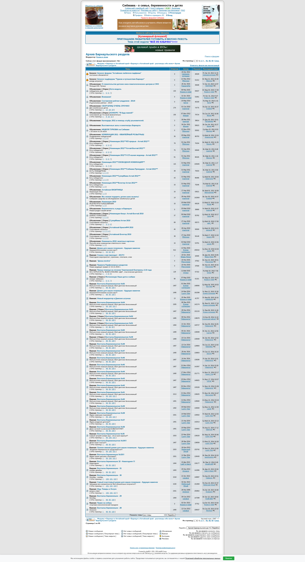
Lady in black (186, 464)
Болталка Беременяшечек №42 (111, 385)
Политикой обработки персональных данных (202, 558)
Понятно (228, 558)
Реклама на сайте (149, 10)
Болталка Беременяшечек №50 (111, 330)
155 (107, 493)
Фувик (209, 204)
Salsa (209, 216)
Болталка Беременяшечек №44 (111, 372)
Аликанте (209, 492)
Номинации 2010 (109, 202)
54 (110, 252)
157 (115, 493)
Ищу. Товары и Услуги (106, 489)
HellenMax (209, 347)
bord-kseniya (209, 457)
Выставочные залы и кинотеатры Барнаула (121, 125)
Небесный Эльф (186, 450)
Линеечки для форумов (169, 10)
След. (216, 61)
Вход (170, 15)
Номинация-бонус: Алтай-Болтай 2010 (126, 214)
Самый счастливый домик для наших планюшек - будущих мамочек (127, 482)
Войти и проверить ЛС (155, 15)
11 (111, 117)
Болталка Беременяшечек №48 (111, 344)
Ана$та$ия (209, 499)
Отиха (185, 273)
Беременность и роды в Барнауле (117, 209)
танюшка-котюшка (186, 75)
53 (107, 252)
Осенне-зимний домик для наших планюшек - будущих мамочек (125, 448)
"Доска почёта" (104, 261)
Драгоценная (209, 192)
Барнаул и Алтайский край (117, 63)
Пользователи (140, 13)
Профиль (138, 15)
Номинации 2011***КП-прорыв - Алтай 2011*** (129, 141)
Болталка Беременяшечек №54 (111, 302)
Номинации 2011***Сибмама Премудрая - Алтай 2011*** (134, 169)
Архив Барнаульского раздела (107, 54)
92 (210, 61)
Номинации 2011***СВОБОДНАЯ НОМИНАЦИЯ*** (123, 162)
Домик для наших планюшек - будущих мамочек (118, 248)
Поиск (128, 13)
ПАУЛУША (209, 86)
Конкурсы (163, 13)
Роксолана (185, 262)
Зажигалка (209, 179)
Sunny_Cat (209, 374)
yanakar (186, 478)
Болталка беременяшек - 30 (109, 475)
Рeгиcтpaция (175, 13)
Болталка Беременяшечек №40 (111, 399)
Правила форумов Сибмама (152, 18)
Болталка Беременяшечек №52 (119, 316)
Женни (209, 115)
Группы (153, 13)
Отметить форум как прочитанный (204, 65)
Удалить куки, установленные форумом (142, 548)
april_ (209, 223)
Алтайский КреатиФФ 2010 (121, 227)
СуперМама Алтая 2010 (120, 220)
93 (213, 61)
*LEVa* (209, 381)
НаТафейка (209, 121)
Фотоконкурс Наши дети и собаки (120, 277)
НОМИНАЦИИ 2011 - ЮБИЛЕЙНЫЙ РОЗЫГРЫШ (123, 134)
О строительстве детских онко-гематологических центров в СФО (130, 84)
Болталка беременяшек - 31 (109, 468)
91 (207, 61)
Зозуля (209, 353)
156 (111, 493)
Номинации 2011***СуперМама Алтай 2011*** (121, 176)
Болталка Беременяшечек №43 (111, 378)
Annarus (186, 471)
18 (110, 110)
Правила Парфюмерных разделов (112, 265)
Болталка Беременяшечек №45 (111, 365)
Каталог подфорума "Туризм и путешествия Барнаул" (121, 79)
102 (115, 479)
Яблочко (185, 81)
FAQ (183, 10)
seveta (209, 244)
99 (110, 288)
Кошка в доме (102, 57)
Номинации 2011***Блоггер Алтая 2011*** (119, 183)
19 (113, 110)
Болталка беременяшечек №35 (111, 434)
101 (114, 306)
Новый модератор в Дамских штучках (114, 298)
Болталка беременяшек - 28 (109, 508)
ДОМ (167, 8)
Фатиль (209, 144)
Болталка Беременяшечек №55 (111, 284)
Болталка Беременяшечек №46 (111, 358)
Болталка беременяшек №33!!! (110, 454)
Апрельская (209, 137)
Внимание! (106, 97)
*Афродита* (186, 312)
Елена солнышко (186, 251)
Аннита (209, 237)
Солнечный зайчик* (209, 319)
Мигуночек (209, 395)
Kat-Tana (209, 286)
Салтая (209, 333)
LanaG (209, 409)
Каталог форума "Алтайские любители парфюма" (119, 73)
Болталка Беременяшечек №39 (111, 406)
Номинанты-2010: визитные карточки (118, 241)
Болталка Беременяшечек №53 (119, 309)
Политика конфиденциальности (165, 548)
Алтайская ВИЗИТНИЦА (112, 190)
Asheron (186, 492)
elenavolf (209, 230)
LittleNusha (209, 299)
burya (186, 103)
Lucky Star (186, 293)
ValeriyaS (209, 429)
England (209, 108)
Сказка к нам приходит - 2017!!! (110, 255)
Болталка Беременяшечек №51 (119, 323)
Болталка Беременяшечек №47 (111, 351)
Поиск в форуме (212, 57)
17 (107, 110)
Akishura (209, 510)
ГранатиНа (185, 86)
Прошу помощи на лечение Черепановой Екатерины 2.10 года (124, 270)
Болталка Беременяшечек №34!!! (112, 441)
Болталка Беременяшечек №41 (111, 392)
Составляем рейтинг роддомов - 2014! (118, 101)
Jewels (209, 251)
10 (109, 117)
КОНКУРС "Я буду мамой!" (121, 113)
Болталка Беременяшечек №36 (111, 427)
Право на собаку (104, 503)
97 (107, 327)
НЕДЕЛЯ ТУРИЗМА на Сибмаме (115, 129)
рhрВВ (148, 551)
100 (113, 288)
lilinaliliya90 (209, 464)
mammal (185, 109)
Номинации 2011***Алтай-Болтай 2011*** (127, 148)
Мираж (186, 115)
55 (113, 252)
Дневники (176, 8)
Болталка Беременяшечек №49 (119, 337)
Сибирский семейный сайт (137, 8)
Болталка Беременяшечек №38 (111, 413)
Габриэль (209, 478)
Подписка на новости (129, 10)
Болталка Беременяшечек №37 (111, 420)
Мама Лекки (186, 257)
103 (115, 486)
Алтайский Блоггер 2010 (120, 234)
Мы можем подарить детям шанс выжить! (120, 197)
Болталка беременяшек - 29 (109, 496)
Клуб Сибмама (156, 8)
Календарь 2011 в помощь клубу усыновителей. (123, 121)
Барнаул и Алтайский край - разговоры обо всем (152, 63)
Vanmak (186, 121)
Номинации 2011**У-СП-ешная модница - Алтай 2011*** (134, 155)
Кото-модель (115, 89)
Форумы (100, 63)
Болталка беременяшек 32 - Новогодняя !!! (116, 461)
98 (107, 288)
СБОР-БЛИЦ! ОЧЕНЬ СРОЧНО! (116, 106)
